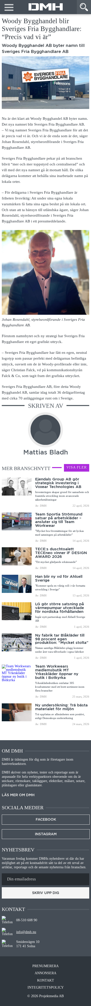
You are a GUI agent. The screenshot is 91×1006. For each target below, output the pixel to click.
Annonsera (45, 973)
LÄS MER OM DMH (18, 795)
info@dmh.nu (26, 932)
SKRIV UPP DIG (45, 893)
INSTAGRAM (46, 834)
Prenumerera (45, 966)
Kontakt (45, 980)
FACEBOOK (46, 819)
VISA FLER (76, 467)
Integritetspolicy (46, 987)
